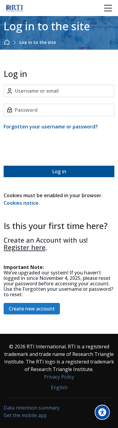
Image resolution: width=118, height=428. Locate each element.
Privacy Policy (59, 376)
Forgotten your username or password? (51, 126)
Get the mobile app (25, 415)
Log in (59, 171)
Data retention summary (32, 407)
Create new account (32, 308)
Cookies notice (21, 203)
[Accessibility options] (102, 412)
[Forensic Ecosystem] (14, 8)
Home (8, 42)
